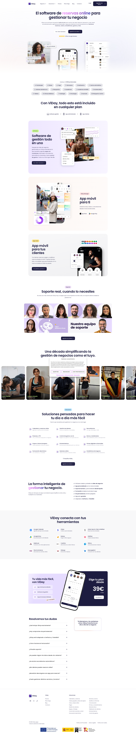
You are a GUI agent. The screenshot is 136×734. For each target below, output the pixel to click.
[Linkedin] (30, 700)
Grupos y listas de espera (39, 443)
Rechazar (66, 371)
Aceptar (56, 371)
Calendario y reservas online (40, 428)
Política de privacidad (69, 375)
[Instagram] (33, 700)
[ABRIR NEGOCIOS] (45, 4)
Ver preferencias (78, 371)
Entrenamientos (64, 443)
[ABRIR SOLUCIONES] (54, 4)
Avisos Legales (77, 375)
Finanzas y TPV (36, 436)
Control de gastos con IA (67, 436)
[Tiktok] (37, 700)
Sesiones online (64, 451)
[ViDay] (30, 696)
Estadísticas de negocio (94, 451)
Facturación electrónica (39, 451)
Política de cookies (60, 375)
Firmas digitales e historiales (95, 443)
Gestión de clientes (65, 428)
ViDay (34, 696)
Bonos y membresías (93, 436)
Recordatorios (91, 428)
